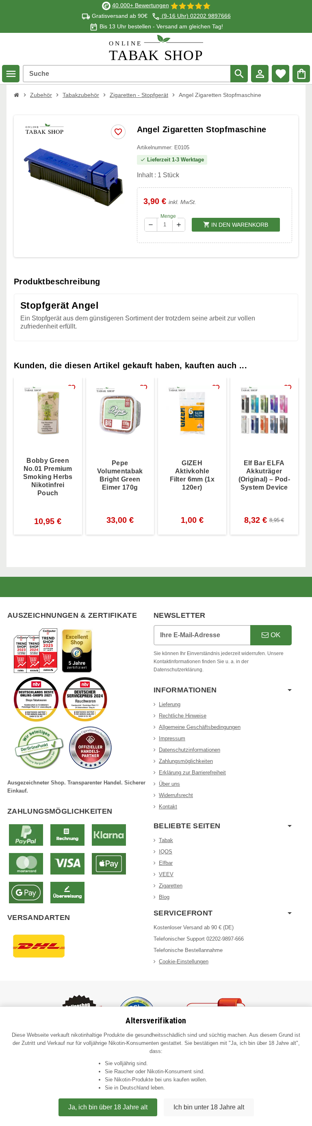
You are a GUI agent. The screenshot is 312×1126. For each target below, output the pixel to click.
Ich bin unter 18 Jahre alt (208, 1107)
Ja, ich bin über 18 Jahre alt (107, 1107)
